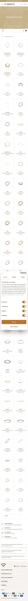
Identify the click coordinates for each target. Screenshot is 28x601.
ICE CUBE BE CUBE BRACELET (7, 113)
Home (2, 36)
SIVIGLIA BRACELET (7, 331)
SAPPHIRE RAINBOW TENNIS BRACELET (7, 430)
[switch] (24, 306)
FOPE (21, 112)
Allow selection (14, 326)
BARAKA (7, 369)
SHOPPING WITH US (6, 573)
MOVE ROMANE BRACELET (7, 390)
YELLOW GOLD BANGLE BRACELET (7, 410)
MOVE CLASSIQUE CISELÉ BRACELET (20, 133)
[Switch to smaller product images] (26, 30)
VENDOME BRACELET (21, 232)
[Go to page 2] (21, 514)
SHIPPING (3, 585)
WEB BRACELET (21, 331)
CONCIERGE (4, 581)
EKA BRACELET (20, 113)
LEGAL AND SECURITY (7, 577)
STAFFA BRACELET (20, 74)
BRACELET (21, 351)
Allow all (14, 322)
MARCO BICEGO (7, 53)
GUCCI (7, 92)
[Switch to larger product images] (23, 30)
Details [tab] (14, 277)
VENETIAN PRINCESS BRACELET (7, 153)
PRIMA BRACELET (20, 173)
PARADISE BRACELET (21, 54)
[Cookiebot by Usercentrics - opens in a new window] (20, 273)
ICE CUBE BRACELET (7, 450)
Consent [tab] (5, 277)
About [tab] (23, 277)
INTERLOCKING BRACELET (20, 153)
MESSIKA (20, 132)
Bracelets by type (9, 36)
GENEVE (7, 409)
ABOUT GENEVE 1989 (6, 569)
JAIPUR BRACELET (7, 54)
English (2, 589)
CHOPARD (7, 112)
